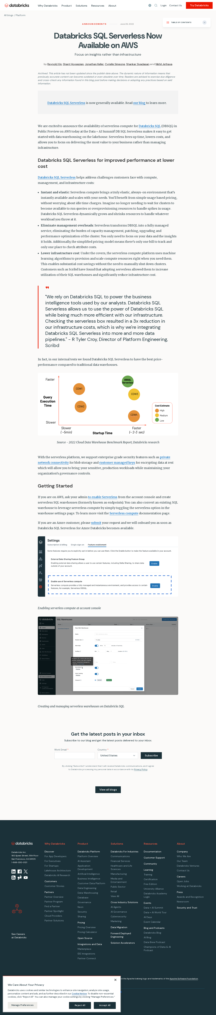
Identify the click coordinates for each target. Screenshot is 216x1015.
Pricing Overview (87, 927)
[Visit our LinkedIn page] (13, 871)
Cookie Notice (79, 993)
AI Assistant (84, 861)
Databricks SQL (150, 126)
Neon (80, 907)
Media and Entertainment (119, 880)
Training (148, 874)
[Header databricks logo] (16, 5)
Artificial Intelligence (89, 873)
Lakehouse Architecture (58, 870)
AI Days (148, 917)
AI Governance (119, 911)
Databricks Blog (152, 932)
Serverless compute (124, 513)
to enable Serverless (102, 497)
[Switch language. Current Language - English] (150, 5)
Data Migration (119, 927)
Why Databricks (48, 5)
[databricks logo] (22, 843)
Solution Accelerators (123, 942)
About (112, 5)
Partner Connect (87, 958)
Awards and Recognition (190, 896)
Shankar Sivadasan (137, 64)
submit (96, 523)
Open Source (85, 938)
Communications (120, 856)
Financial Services (120, 861)
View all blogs (108, 789)
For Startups (52, 865)
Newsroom (183, 901)
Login (164, 5)
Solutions (81, 5)
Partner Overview (54, 896)
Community (150, 863)
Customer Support (154, 857)
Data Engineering (87, 888)
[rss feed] (13, 878)
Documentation (152, 851)
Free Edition (150, 884)
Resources (97, 5)
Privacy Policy (140, 769)
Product (67, 5)
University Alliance (154, 888)
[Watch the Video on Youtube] (26, 878)
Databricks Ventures (188, 865)
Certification (151, 879)
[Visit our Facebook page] (20, 871)
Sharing (82, 916)
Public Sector (118, 886)
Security (82, 911)
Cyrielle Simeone (115, 64)
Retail (114, 891)
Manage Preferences (22, 1005)
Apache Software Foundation (184, 978)
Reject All (80, 1005)
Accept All (104, 1005)
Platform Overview (88, 856)
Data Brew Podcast (154, 942)
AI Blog (147, 937)
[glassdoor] (20, 878)
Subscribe (151, 755)
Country (103, 749)
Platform (20, 15)
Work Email (61, 749)
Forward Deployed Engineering (121, 935)
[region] (62, 994)
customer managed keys (117, 462)
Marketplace (84, 948)
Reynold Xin (54, 64)
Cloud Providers (53, 915)
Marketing (116, 921)
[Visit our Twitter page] (26, 871)
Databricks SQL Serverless (66, 103)
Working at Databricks (189, 886)
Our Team (182, 861)
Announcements (94, 24)
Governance (84, 902)
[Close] (115, 980)
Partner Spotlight (54, 911)
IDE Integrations (86, 953)
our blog (139, 103)
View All (115, 896)
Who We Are (184, 856)
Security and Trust (187, 907)
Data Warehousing (88, 892)
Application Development (85, 867)
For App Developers (55, 856)
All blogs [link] (8, 15)
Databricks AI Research (57, 875)
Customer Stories (54, 886)
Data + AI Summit (153, 907)
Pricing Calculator (87, 932)
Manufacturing (119, 873)
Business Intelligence (89, 878)
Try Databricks (199, 5)
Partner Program (54, 901)
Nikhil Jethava (164, 64)
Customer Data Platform (91, 883)
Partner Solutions (54, 920)
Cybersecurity (118, 916)
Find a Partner (52, 906)
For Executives (53, 861)
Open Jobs (183, 881)
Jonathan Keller (94, 64)
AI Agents (116, 907)
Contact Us (175, 5)
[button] (156, 5)
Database (83, 897)
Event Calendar (152, 921)
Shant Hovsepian (73, 64)
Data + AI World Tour (155, 912)
